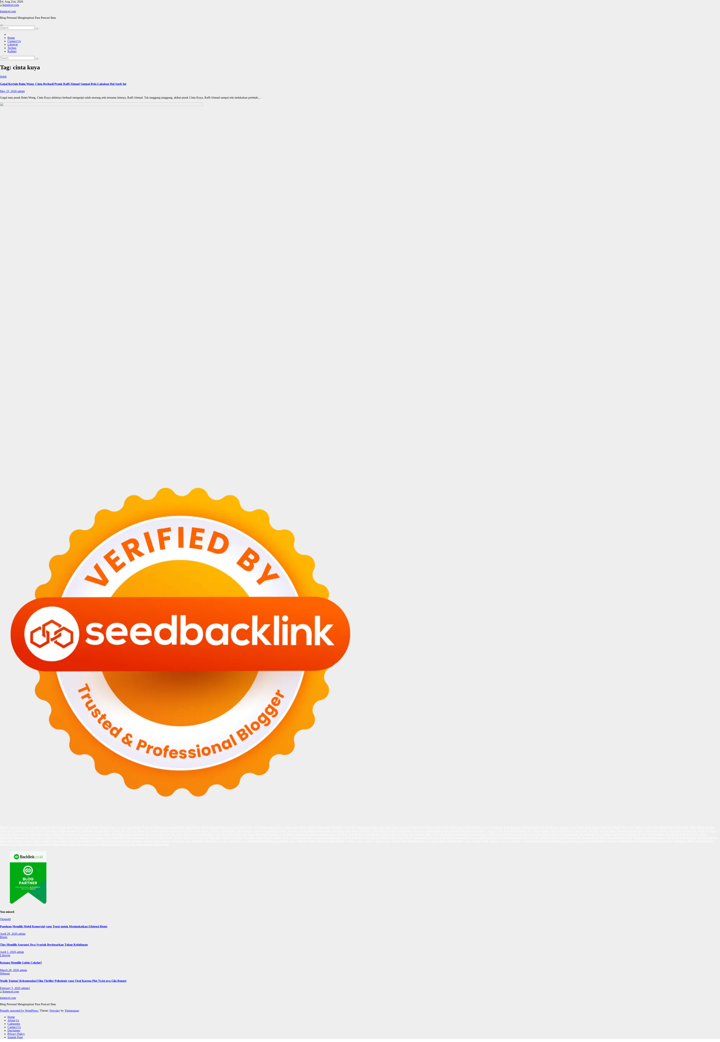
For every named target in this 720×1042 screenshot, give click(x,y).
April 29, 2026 (9, 933)
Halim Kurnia (68, 841)
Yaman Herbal (518, 834)
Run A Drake (604, 834)
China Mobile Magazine (456, 830)
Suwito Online (273, 837)
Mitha (692, 827)
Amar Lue (703, 830)
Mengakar (414, 841)
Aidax (140, 830)
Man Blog (250, 837)
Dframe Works (307, 827)
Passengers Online (367, 827)
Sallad (362, 830)
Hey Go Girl (117, 827)
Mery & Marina (335, 830)
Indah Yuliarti (98, 841)
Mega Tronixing (618, 830)
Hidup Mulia (433, 830)
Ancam (222, 841)
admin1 (25, 988)
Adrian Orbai (564, 830)
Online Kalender (224, 834)
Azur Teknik (31, 827)
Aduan (386, 841)
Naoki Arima (698, 834)
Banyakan (564, 841)
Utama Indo (119, 830)
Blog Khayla (491, 837)
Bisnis (3, 937)
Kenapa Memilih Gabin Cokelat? (21, 962)
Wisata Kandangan (511, 837)
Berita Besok (657, 837)
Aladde (61, 830)
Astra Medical (372, 834)
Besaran (575, 841)
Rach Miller (478, 830)
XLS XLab (503, 834)
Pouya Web (29, 834)
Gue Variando (462, 834)
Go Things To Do (62, 837)
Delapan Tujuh (49, 827)
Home (11, 37)
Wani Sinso (50, 830)
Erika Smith (580, 830)
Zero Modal (261, 827)
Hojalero (320, 830)
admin (21, 91)
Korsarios (273, 834)
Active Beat (535, 834)
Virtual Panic (228, 830)
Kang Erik (202, 837)
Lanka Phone (91, 827)
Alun (187, 841)
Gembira (612, 841)
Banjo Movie (620, 834)
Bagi (254, 841)
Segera (634, 841)
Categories (14, 1023)
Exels (499, 830)
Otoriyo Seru (416, 834)
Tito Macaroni (82, 837)
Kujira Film (690, 830)
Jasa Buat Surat (191, 830)
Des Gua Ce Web (40, 837)
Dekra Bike (206, 834)
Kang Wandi (438, 837)
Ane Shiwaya (13, 834)
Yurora (655, 827)
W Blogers (552, 827)
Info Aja (112, 841)
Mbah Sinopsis (706, 827)
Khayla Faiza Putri (353, 837)
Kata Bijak (682, 827)
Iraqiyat (86, 834)
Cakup (378, 841)
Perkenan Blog (42, 844)
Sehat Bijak (124, 841)
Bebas (312, 841)
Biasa (332, 841)
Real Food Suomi (244, 834)
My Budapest (588, 834)
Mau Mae (215, 837)
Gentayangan (529, 841)
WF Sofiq (372, 830)
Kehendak (652, 841)
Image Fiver (65, 827)
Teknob (178, 837)
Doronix (104, 827)
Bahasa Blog (59, 844)
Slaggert (71, 830)
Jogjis (3, 830)
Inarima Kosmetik (305, 834)
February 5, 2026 (10, 988)
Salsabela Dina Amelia (552, 837)
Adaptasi (165, 841)
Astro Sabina (457, 827)
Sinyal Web (626, 837)
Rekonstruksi (404, 830)
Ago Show (418, 830)
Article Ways (191, 834)
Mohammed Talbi (128, 834)
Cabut (359, 841)
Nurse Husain (244, 830)
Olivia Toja (627, 827)
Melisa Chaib (643, 827)
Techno (12, 47)
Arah (247, 841)
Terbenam (302, 841)
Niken (260, 837)
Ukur (502, 841)
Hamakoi (175, 830)
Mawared (261, 834)
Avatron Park (441, 827)
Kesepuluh (665, 841)
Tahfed (226, 837)
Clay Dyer (648, 834)
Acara (156, 841)
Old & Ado (446, 834)
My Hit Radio (85, 830)
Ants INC (350, 827)
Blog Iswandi (475, 837)
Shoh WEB (270, 830)
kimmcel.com (8, 11)
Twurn (485, 827)
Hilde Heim (323, 827)
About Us (13, 1020)
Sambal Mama (102, 830)
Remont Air (683, 834)
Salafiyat (526, 827)
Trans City (189, 837)
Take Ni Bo (275, 827)
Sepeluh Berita (91, 844)
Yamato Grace (567, 827)
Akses (424, 841)
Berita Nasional (609, 837)
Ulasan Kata (513, 841)
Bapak (542, 841)
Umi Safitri (83, 841)
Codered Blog (59, 834)
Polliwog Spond (151, 827)
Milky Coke (431, 834)
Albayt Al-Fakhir (409, 827)
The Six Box (356, 834)
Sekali (642, 841)
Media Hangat (144, 844)
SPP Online (534, 830)
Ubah (485, 841)
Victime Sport (390, 834)
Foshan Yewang (228, 827)
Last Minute (287, 834)
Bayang (277, 841)
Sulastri (257, 830)
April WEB (35, 830)
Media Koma (641, 837)
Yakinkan (623, 841)
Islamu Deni (584, 827)
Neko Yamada (209, 827)
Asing (240, 841)
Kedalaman (588, 841)
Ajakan (395, 841)
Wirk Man (237, 837)
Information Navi (101, 837)
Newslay (55, 1010)
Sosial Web (672, 837)
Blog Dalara (473, 827)
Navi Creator (290, 837)
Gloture (521, 830)
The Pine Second (598, 830)
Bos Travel (151, 837)
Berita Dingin (25, 844)
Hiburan (5, 973)
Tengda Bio (651, 830)
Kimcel (78, 827)
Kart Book (510, 830)
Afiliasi (147, 841)
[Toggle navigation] (1, 25)
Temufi (678, 830)
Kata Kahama (512, 827)
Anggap (433, 841)
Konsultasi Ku (704, 841)
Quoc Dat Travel (389, 827)
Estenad (165, 830)
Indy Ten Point (339, 834)
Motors (4, 827)
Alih (193, 841)
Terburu (350, 841)
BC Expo (177, 834)
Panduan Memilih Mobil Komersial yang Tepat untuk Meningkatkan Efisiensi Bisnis (53, 926)
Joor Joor (145, 834)
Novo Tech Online (303, 830)
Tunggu (493, 841)
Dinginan (551, 841)
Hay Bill (670, 834)
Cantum (368, 841)
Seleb (3, 76)
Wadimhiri (337, 827)
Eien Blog (352, 830)
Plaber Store (245, 827)
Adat (174, 841)
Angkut (231, 841)
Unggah (476, 841)
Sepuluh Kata (8, 844)
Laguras (491, 830)
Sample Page (15, 1037)
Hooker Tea (666, 830)
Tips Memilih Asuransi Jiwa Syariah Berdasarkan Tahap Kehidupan (44, 944)
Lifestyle (13, 44)
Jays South (14, 830)
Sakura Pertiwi (50, 841)
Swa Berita (613, 827)
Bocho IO (635, 834)
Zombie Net (284, 830)
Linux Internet (21, 837)
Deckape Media (569, 834)
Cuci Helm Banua (386, 837)
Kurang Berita (590, 837)
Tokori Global (551, 834)
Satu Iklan (703, 837)
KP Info (131, 830)
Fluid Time (74, 834)
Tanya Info (128, 844)
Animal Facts (478, 834)
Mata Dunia (166, 837)
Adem (404, 841)
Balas (269, 841)
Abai (181, 841)
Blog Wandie (531, 837)
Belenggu (322, 841)
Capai (467, 841)
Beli (285, 841)
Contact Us (14, 41)
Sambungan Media (684, 841)
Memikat (601, 841)
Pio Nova (97, 834)
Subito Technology (173, 827)
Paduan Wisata (32, 841)
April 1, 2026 (8, 952)
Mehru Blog (599, 827)
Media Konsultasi (111, 844)
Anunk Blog (16, 827)
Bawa (292, 841)
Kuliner (12, 51)
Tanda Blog (75, 844)
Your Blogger (688, 837)
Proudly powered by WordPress (19, 1010)
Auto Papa (426, 827)
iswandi (317, 837)
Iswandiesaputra (332, 837)
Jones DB (118, 837)
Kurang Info (574, 837)
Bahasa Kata (161, 844)
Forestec (660, 834)
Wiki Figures (192, 827)
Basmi (261, 841)
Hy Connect (152, 830)
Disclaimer (14, 1030)
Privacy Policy (16, 1033)
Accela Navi (290, 827)
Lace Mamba (133, 827)
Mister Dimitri (387, 830)
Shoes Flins (110, 834)
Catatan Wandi (421, 837)
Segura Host (636, 830)
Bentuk (341, 841)
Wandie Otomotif (456, 837)
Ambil (200, 841)
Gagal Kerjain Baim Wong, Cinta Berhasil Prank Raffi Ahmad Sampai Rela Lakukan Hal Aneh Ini (63, 83)
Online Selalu (14, 841)
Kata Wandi (405, 837)
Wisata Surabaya (134, 837)
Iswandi (370, 837)
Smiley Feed (548, 830)
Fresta (24, 830)
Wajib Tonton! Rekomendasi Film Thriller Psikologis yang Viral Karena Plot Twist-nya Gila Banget (63, 980)
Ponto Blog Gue (161, 834)
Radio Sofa (305, 837)
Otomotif (5, 919)
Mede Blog (43, 834)
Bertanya (137, 841)
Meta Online (667, 827)
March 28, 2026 (10, 970)
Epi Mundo (496, 827)
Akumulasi (211, 841)
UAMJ (491, 834)
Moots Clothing (210, 830)
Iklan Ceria (538, 827)
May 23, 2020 (8, 91)
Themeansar (71, 1010)
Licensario (323, 834)
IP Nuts (403, 834)
